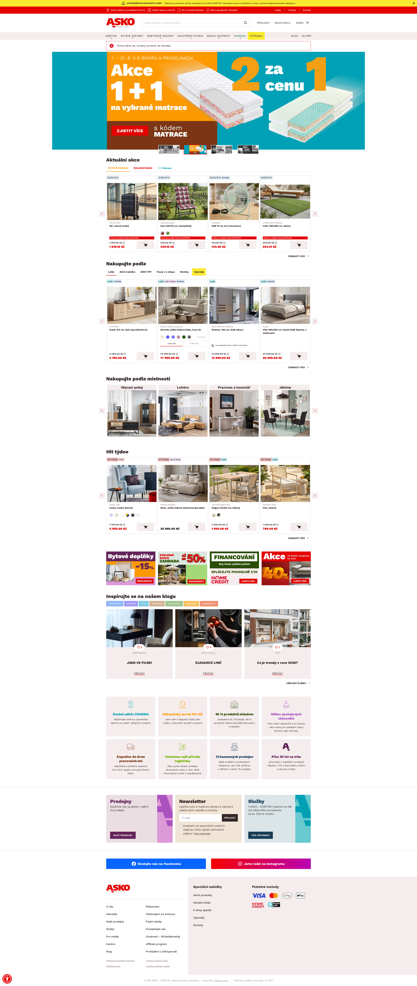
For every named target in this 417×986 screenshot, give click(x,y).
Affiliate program (156, 944)
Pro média (112, 936)
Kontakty (307, 10)
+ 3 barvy (201, 337)
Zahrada (240, 36)
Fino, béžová (269, 506)
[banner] (130, 568)
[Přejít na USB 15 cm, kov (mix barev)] (234, 201)
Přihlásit (263, 23)
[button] (7, 979)
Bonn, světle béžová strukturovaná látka (182, 506)
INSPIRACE (115, 604)
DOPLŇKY (191, 604)
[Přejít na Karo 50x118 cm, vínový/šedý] (183, 201)
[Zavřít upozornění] (413, 3)
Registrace (282, 23)
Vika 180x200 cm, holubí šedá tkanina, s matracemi (284, 329)
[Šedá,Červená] (162, 233)
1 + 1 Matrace (165, 168)
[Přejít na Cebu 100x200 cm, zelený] (285, 201)
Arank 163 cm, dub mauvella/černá (128, 328)
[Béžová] (162, 337)
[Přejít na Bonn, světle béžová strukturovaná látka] (183, 483)
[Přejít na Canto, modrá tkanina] (132, 483)
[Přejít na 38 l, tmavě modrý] (132, 201)
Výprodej (199, 272)
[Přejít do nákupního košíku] (302, 23)
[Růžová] (178, 337)
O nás (109, 906)
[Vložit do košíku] (145, 245)
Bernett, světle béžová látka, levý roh (180, 328)
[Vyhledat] (246, 23)
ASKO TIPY (146, 272)
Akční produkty (202, 895)
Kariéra (110, 944)
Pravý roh (194, 343)
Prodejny (292, 10)
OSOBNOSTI (209, 604)
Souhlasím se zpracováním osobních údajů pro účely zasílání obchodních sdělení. (204, 829)
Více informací (202, 833)
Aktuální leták (201, 902)
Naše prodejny (115, 921)
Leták (111, 272)
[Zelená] (184, 337)
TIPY (143, 604)
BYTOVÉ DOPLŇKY (118, 168)
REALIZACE (174, 604)
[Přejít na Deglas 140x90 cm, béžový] (234, 483)
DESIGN (131, 604)
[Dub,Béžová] (214, 515)
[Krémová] (122, 515)
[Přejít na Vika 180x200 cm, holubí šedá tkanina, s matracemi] (285, 305)
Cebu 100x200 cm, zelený (276, 224)
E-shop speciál (202, 910)
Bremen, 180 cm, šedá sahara (227, 328)
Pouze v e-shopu (166, 272)
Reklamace (152, 906)
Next (315, 214)
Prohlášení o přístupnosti (161, 951)
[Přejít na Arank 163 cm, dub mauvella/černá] (132, 305)
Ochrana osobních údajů (157, 961)
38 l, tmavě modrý (119, 224)
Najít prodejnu (122, 835)
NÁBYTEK (157, 604)
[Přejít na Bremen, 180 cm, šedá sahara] (234, 305)
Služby (306, 36)
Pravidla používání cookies (158, 966)
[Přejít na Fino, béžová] (285, 483)
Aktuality (111, 914)
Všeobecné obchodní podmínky (120, 961)
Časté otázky (154, 921)
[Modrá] (168, 337)
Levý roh (171, 343)
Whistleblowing (113, 966)
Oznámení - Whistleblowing (163, 936)
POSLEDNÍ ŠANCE (143, 168)
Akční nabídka (127, 272)
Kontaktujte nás (155, 929)
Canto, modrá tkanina (121, 506)
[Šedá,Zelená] (168, 233)
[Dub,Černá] (219, 515)
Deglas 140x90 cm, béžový (226, 506)
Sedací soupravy (218, 36)
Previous (102, 214)
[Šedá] (189, 337)
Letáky (278, 10)
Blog (294, 36)
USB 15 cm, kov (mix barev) (226, 224)
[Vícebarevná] (127, 515)
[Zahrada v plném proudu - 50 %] (208, 101)
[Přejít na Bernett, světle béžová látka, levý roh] (183, 305)
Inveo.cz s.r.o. (221, 980)
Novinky (184, 272)
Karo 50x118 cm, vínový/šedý (175, 224)
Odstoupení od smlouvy (160, 914)
